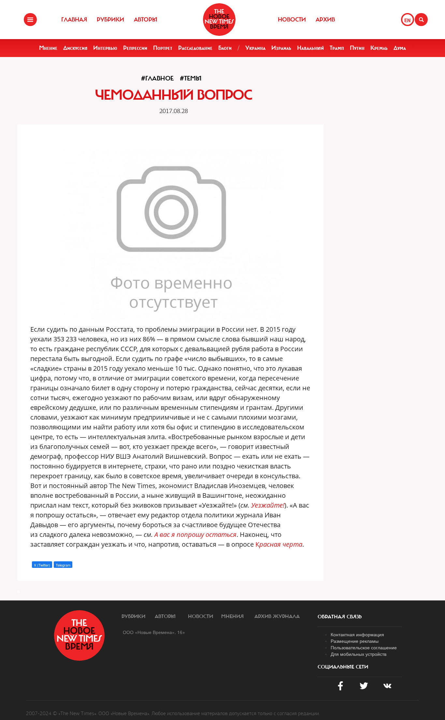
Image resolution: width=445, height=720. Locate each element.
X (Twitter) (42, 565)
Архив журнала (277, 616)
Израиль (281, 47)
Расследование (195, 47)
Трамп (337, 47)
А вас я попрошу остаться (195, 534)
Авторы (145, 19)
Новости (292, 19)
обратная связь (340, 616)
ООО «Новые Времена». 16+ (154, 632)
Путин (357, 47)
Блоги (225, 47)
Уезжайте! (267, 505)
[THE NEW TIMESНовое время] (219, 19)
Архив (325, 19)
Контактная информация (357, 634)
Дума (400, 47)
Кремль (379, 47)
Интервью (105, 47)
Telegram (63, 565)
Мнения (232, 616)
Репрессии (135, 47)
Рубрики (110, 19)
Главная (74, 19)
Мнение (48, 47)
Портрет (162, 47)
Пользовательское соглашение (364, 647)
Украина (255, 47)
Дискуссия (75, 47)
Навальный (310, 47)
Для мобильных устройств (358, 654)
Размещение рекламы (355, 641)
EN (407, 20)
